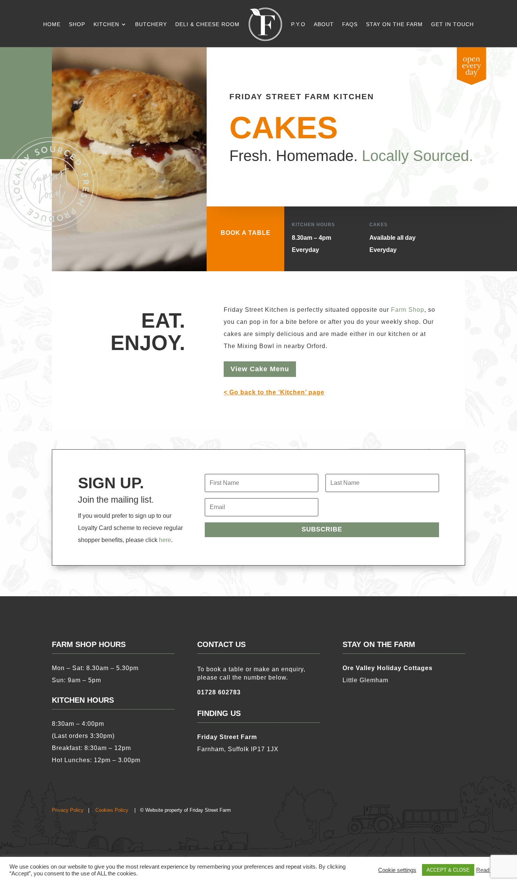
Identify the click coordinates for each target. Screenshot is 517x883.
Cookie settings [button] (397, 870)
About (324, 24)
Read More (490, 870)
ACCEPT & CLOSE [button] (448, 870)
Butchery (151, 24)
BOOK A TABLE (246, 233)
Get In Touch (452, 24)
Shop (77, 24)
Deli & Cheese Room (207, 24)
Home (52, 24)
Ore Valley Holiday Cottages (388, 668)
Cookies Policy (111, 810)
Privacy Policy (68, 810)
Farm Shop (407, 309)
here (165, 540)
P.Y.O (298, 24)
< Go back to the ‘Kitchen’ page (274, 392)
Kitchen (106, 24)
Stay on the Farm (394, 24)
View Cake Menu (259, 369)
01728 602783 (219, 692)
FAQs (350, 24)
